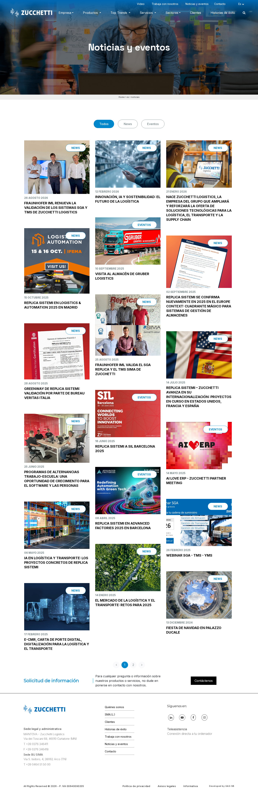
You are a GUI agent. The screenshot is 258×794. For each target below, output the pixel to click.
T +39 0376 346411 (36, 744)
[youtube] (182, 717)
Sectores (171, 13)
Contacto (220, 3)
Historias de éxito (223, 13)
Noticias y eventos (197, 3)
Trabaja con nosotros (166, 3)
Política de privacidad (136, 786)
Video (141, 3)
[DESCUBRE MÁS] (57, 174)
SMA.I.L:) (110, 714)
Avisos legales (167, 786)
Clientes (195, 13)
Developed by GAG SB (221, 786)
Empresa (65, 13)
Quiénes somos (114, 707)
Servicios (147, 13)
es (128, 97)
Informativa (190, 786)
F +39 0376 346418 (36, 749)
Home (122, 97)
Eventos (153, 124)
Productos (91, 13)
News (128, 124)
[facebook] (193, 717)
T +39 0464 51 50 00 (37, 764)
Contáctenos (204, 681)
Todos (103, 124)
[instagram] (204, 717)
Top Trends (119, 13)
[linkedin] (171, 717)
